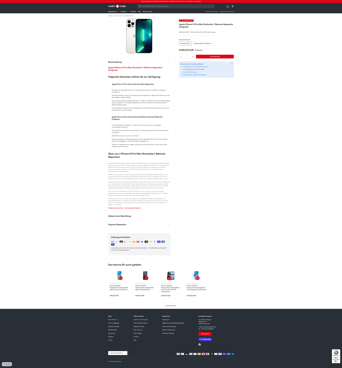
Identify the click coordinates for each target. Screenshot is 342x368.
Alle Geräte (111, 333)
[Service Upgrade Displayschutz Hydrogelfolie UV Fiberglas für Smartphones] (197, 275)
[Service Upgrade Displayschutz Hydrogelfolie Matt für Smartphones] (145, 275)
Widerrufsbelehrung (168, 330)
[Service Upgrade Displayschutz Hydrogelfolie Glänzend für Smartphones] (119, 275)
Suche (110, 340)
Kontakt (133, 11)
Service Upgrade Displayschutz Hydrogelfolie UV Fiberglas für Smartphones (196, 288)
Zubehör (123, 11)
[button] (233, 6)
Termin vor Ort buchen (141, 320)
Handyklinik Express (116, 361)
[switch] (336, 361)
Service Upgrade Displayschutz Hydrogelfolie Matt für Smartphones (144, 288)
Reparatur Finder (139, 326)
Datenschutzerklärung (169, 326)
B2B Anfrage (137, 333)
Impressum (165, 320)
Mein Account (138, 330)
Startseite (110, 15)
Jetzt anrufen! (205, 334)
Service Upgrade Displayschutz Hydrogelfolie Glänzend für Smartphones (119, 288)
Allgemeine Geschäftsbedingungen (173, 323)
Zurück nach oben (171, 305)
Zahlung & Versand (168, 333)
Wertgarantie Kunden (227, 11)
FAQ (139, 11)
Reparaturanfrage (212, 11)
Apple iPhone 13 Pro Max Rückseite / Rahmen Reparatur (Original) (125, 15)
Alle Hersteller (112, 330)
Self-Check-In (112, 320)
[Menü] (339, 350)
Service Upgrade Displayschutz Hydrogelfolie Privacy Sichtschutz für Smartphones (170, 289)
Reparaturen (112, 11)
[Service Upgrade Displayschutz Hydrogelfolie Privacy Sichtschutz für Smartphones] (171, 275)
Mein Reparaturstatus (140, 323)
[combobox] (176, 6)
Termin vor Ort (147, 11)
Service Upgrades (113, 323)
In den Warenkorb (215, 56)
